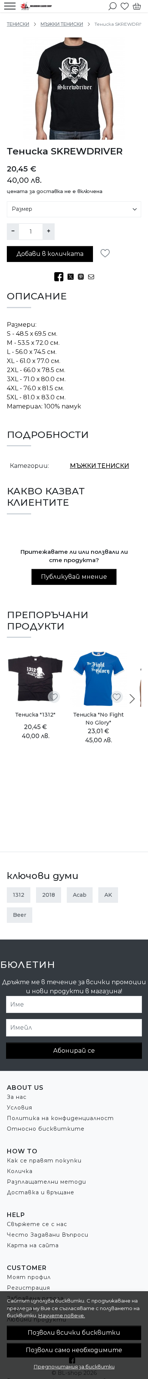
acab (80, 894)
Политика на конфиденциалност (60, 1118)
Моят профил (29, 1277)
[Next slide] (132, 699)
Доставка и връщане (40, 1192)
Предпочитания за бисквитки (74, 1366)
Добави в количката (49, 253)
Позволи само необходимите (74, 1350)
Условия (19, 1107)
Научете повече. (61, 1315)
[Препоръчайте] (93, 277)
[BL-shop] (38, 6)
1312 (18, 894)
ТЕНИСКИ (18, 24)
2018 (48, 894)
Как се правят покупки (44, 1160)
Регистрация (28, 1287)
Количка (20, 1171)
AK (108, 894)
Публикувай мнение (74, 576)
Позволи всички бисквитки (74, 1332)
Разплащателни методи (46, 1181)
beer (19, 915)
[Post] (73, 277)
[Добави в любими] (107, 253)
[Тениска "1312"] (35, 678)
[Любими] (125, 6)
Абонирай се (74, 1050)
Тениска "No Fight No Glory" (98, 718)
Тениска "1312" (35, 714)
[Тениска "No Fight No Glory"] (98, 678)
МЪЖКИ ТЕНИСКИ (62, 24)
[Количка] (137, 6)
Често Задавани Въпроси (47, 1234)
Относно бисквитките (46, 1128)
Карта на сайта (33, 1245)
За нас (17, 1097)
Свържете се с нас (37, 1224)
